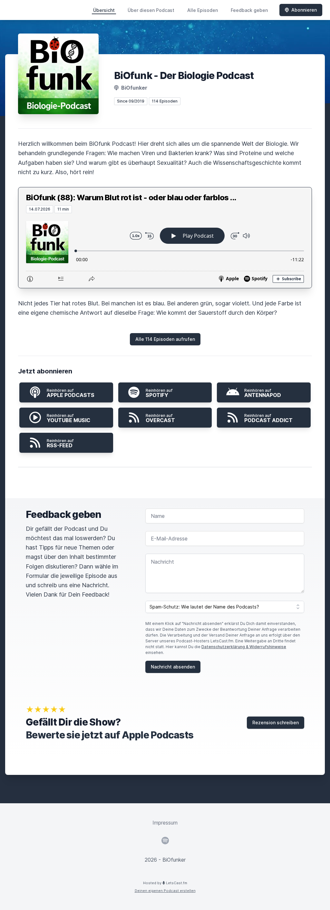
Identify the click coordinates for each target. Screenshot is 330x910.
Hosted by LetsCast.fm (165, 883)
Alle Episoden (202, 10)
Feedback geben (249, 10)
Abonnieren (304, 10)
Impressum (165, 822)
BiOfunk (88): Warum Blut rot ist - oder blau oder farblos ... (131, 197)
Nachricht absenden (173, 666)
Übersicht (104, 10)
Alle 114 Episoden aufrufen (165, 339)
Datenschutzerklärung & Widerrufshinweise (243, 646)
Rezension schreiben (275, 722)
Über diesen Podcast (151, 10)
